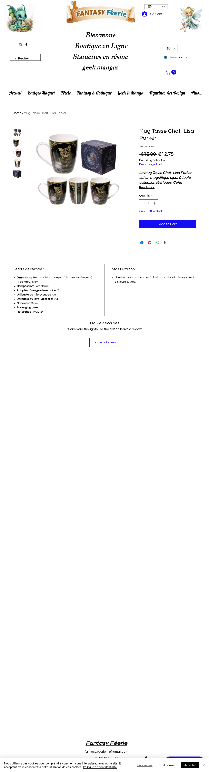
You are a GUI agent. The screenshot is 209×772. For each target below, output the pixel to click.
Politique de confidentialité (100, 767)
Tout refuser (167, 765)
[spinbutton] (148, 203)
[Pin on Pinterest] (149, 242)
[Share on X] (165, 242)
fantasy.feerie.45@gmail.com (106, 751)
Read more (147, 187)
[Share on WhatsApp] (157, 242)
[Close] (204, 765)
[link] (171, 72)
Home (17, 113)
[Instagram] (20, 45)
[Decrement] (142, 203)
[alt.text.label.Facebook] (26, 45)
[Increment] (154, 203)
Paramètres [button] (144, 765)
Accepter (190, 765)
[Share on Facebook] (141, 242)
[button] (170, 48)
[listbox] (171, 48)
